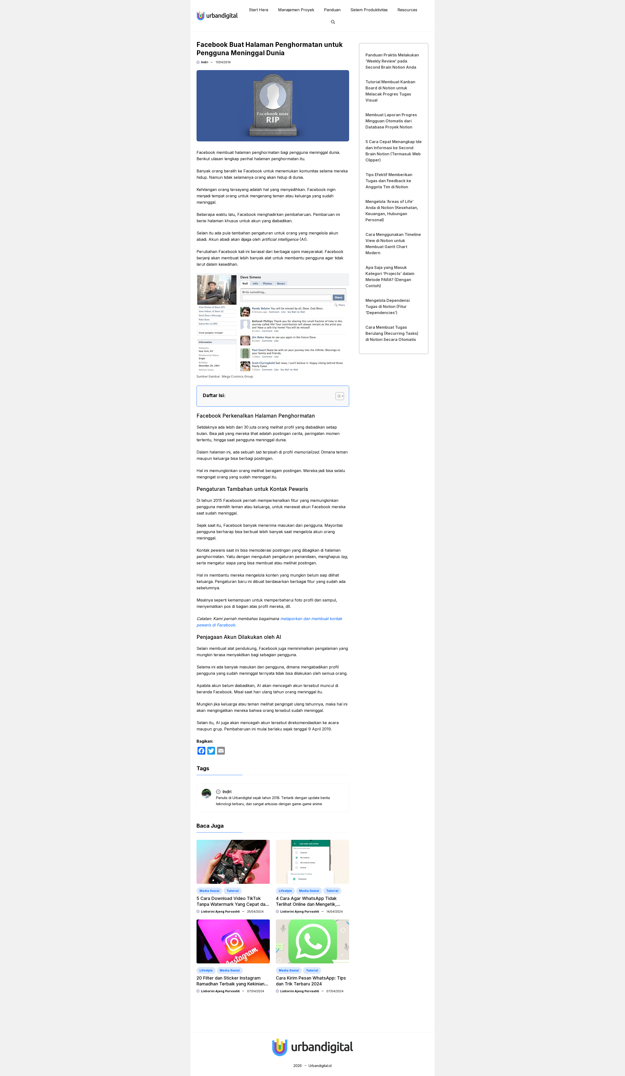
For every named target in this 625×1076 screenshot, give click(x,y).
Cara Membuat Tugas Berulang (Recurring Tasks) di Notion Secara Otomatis (391, 333)
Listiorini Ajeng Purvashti (220, 911)
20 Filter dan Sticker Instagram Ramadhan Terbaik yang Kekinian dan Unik (230, 983)
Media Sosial (209, 891)
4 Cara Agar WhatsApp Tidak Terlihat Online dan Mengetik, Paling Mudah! (306, 904)
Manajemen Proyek (296, 9)
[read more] (217, 15)
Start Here (258, 9)
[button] (333, 22)
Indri (204, 62)
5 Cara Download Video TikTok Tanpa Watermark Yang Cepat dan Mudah (232, 904)
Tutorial (233, 891)
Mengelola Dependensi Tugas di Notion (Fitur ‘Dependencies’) (387, 306)
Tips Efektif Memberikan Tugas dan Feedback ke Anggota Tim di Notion (388, 180)
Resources (407, 9)
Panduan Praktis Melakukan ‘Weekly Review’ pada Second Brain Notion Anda (392, 61)
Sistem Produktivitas (369, 9)
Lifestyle (285, 891)
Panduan (332, 9)
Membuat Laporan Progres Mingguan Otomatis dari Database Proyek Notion (391, 120)
